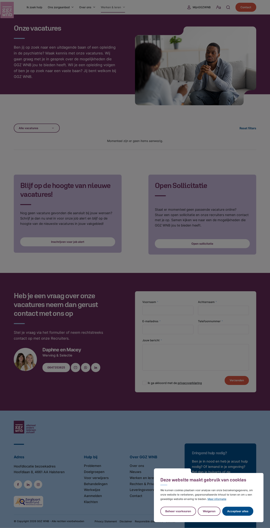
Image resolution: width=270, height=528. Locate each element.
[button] (209, 511)
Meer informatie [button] (217, 498)
